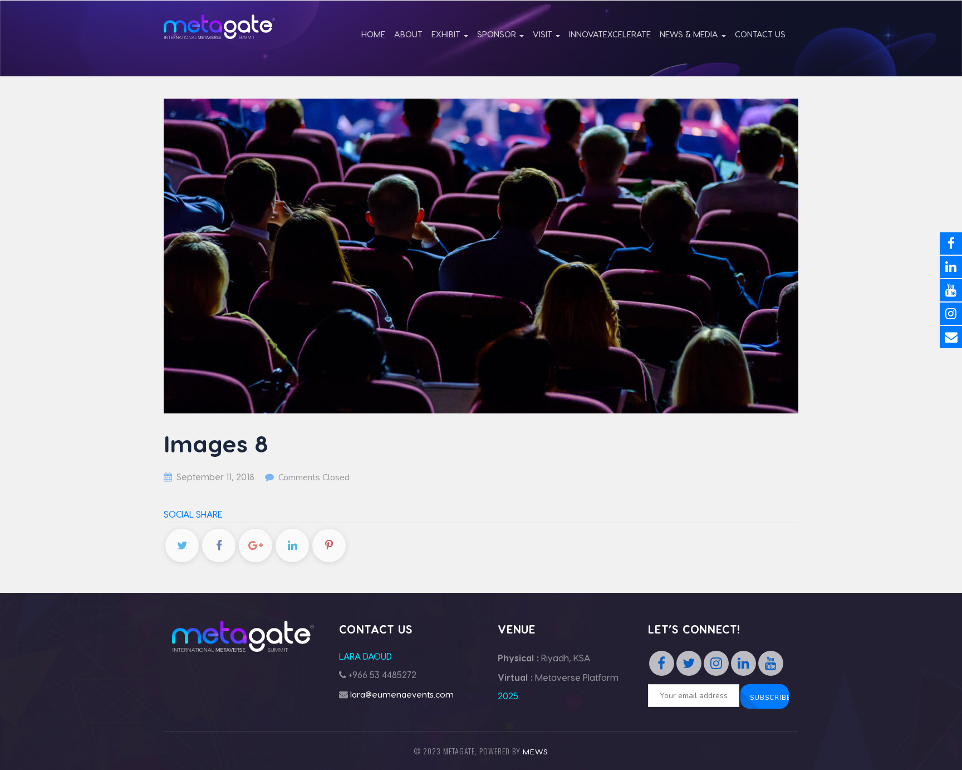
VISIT (543, 34)
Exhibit (447, 34)
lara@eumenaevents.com (402, 694)
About (408, 34)
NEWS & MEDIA (690, 34)
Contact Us (760, 34)
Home (373, 34)
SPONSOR (497, 34)
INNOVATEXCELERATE (610, 34)
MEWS (535, 751)
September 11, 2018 (215, 476)
